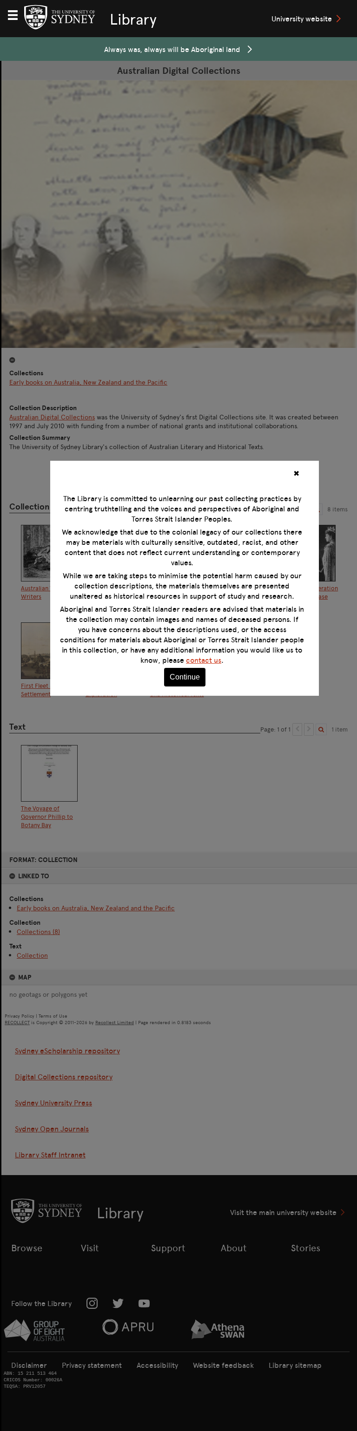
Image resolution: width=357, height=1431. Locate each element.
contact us (203, 660)
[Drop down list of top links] (16, 14)
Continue (185, 677)
